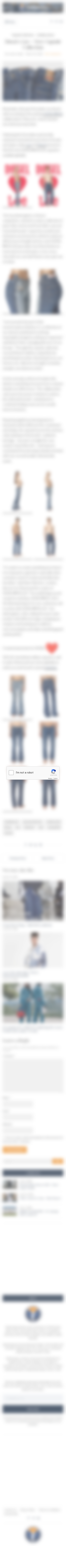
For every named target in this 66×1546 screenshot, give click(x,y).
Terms (55, 778)
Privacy (50, 778)
